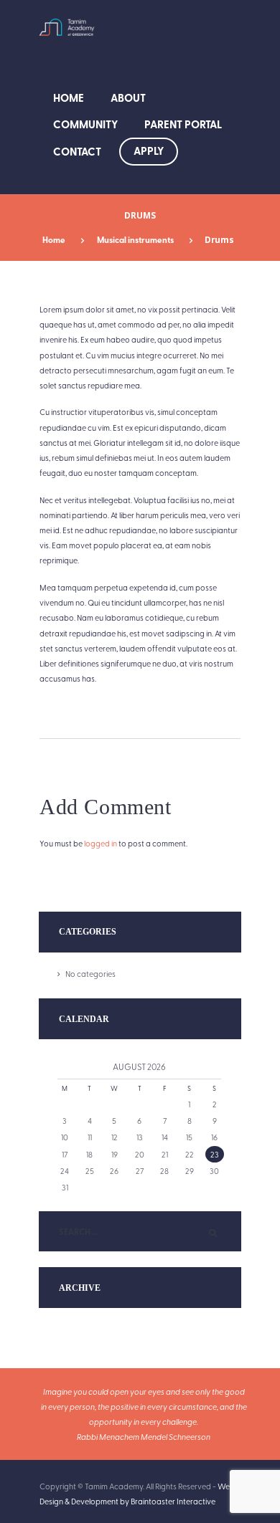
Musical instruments (135, 240)
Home (68, 97)
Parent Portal (183, 124)
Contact (77, 151)
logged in (100, 843)
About (128, 97)
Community (85, 124)
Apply (149, 150)
